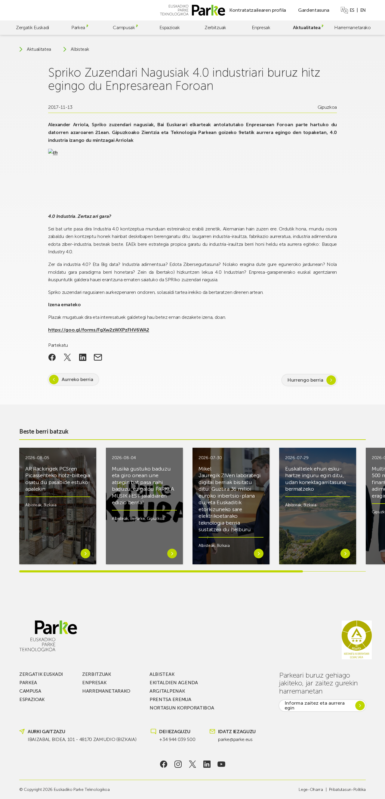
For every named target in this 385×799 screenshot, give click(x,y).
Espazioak (169, 27)
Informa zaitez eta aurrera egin (315, 705)
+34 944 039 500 (177, 739)
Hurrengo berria (305, 380)
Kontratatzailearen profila (257, 10)
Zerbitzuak (215, 27)
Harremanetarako (352, 27)
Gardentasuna (313, 10)
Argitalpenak (167, 691)
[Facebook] (164, 764)
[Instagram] (178, 764)
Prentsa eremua (170, 699)
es (352, 10)
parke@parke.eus (235, 739)
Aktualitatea (306, 27)
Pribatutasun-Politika (347, 789)
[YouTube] (221, 764)
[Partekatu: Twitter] (67, 357)
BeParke (137, 518)
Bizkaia (50, 505)
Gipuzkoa (327, 107)
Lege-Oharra (311, 789)
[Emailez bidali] (98, 357)
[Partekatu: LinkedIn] (83, 357)
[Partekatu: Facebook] (52, 357)
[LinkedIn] (207, 764)
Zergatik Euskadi (32, 27)
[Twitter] (193, 764)
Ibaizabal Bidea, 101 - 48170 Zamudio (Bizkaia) (82, 739)
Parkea (78, 27)
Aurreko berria (77, 379)
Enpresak (261, 27)
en (363, 10)
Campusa (30, 691)
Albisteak (80, 49)
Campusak (124, 27)
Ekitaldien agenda (173, 682)
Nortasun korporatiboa (181, 708)
